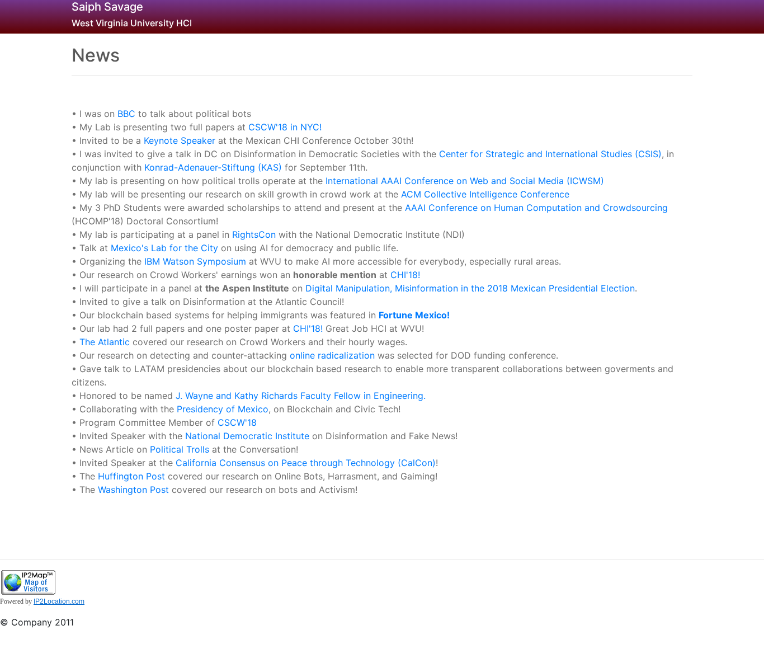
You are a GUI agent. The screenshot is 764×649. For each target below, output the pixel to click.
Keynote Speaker (179, 140)
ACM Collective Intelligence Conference (485, 194)
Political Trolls (181, 449)
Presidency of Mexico (222, 409)
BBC (126, 113)
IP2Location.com (59, 601)
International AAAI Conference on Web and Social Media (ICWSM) (465, 180)
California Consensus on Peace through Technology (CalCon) (306, 462)
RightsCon (254, 234)
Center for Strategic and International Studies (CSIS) (550, 153)
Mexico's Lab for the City (164, 247)
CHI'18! (405, 274)
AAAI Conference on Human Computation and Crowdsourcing (536, 207)
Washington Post (133, 489)
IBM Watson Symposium (195, 261)
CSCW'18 (237, 422)
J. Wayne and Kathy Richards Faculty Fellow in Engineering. (301, 395)
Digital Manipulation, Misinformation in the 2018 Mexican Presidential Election (470, 288)
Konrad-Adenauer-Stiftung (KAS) (213, 167)
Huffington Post (131, 476)
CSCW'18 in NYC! (285, 127)
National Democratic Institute (247, 435)
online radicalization (332, 355)
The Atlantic (104, 341)
